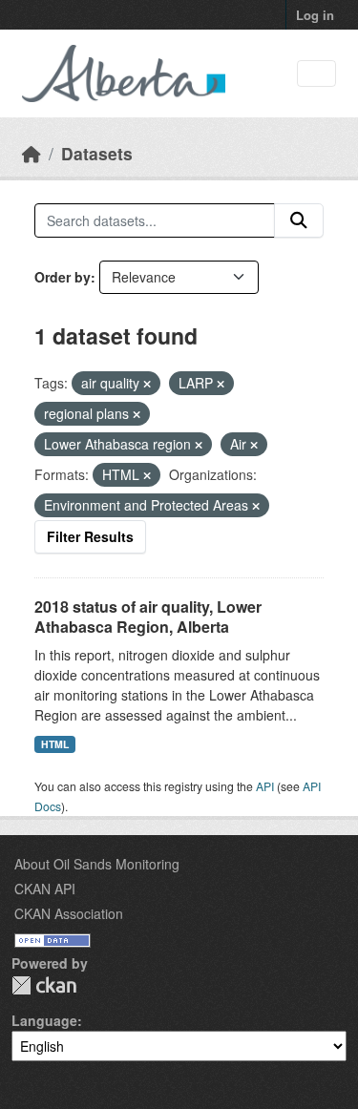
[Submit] (299, 220)
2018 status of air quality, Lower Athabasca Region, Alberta (148, 617)
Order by (62, 276)
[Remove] (147, 383)
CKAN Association (68, 913)
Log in (315, 15)
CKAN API (44, 888)
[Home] (31, 153)
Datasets (97, 153)
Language (44, 1020)
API (265, 786)
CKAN (43, 985)
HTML (55, 744)
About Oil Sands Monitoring (96, 863)
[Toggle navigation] (316, 74)
